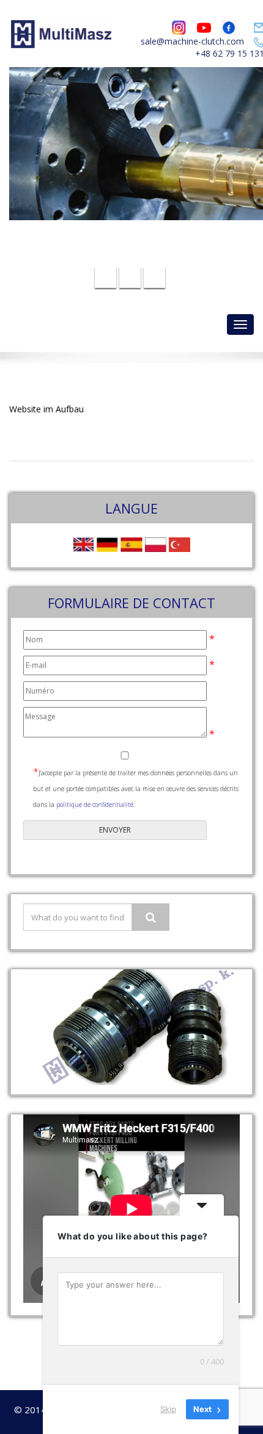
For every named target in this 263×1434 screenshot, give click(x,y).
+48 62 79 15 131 (139, 255)
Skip (168, 1409)
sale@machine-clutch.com (192, 41)
